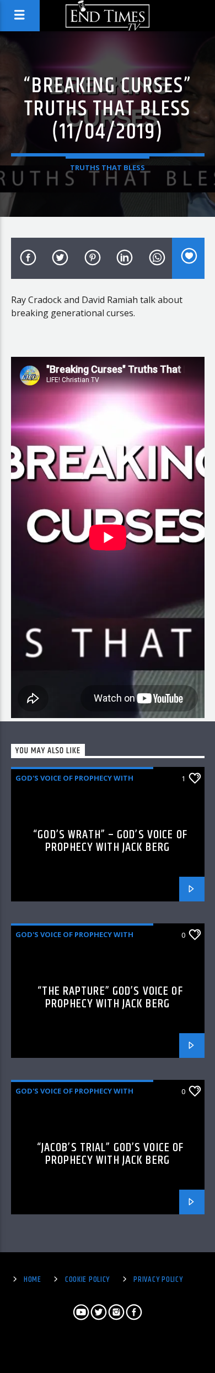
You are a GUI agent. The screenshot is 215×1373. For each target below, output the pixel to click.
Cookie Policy (87, 1280)
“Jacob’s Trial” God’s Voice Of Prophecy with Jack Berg (110, 1154)
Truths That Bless (107, 167)
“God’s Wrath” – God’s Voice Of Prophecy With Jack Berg (110, 841)
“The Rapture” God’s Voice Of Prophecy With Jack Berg (109, 998)
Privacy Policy (157, 1280)
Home (32, 1280)
